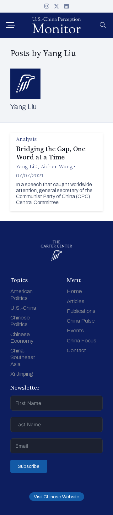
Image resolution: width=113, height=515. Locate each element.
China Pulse (81, 321)
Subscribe (29, 466)
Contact (76, 350)
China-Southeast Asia (22, 357)
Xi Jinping (21, 374)
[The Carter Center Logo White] (56, 251)
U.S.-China (23, 308)
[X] (56, 6)
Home (74, 291)
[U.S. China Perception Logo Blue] (56, 25)
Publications (81, 311)
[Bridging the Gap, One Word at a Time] (56, 172)
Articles (75, 301)
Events (75, 331)
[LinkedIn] (67, 6)
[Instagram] (46, 6)
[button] (10, 25)
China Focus (81, 341)
